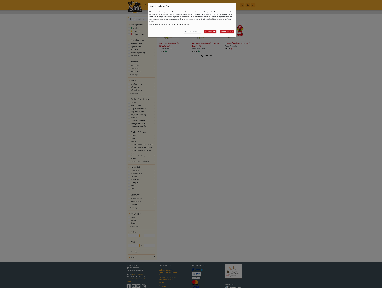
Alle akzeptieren (227, 31)
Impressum (185, 24)
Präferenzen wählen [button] (192, 31)
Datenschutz (174, 24)
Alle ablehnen (210, 31)
